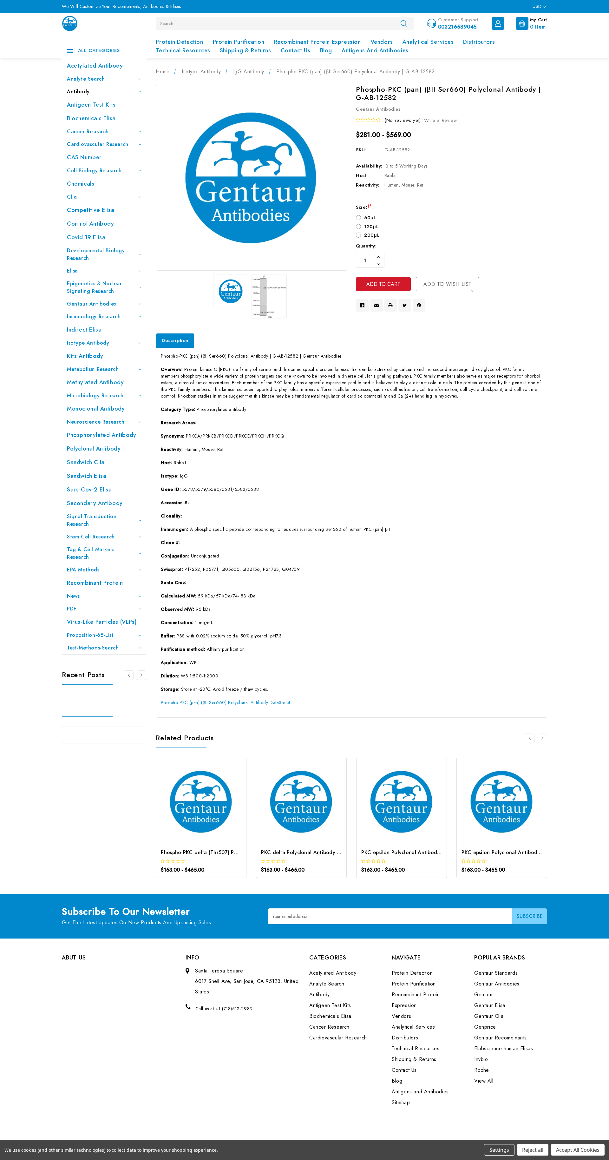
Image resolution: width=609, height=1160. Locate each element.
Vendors (381, 42)
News (73, 596)
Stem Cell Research (91, 536)
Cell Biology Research (94, 170)
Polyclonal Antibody (94, 449)
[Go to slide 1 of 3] (129, 675)
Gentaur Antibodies (91, 303)
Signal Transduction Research (91, 520)
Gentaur (483, 994)
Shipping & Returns (245, 50)
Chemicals (80, 184)
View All (484, 1080)
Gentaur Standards (496, 973)
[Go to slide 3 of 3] (141, 675)
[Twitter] (404, 305)
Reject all (532, 1149)
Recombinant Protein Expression (317, 42)
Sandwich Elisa (86, 476)
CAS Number (84, 157)
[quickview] (210, 803)
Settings (499, 1149)
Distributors (479, 42)
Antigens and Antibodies (375, 50)
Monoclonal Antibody (96, 409)
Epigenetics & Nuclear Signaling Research (94, 287)
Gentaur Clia (488, 1016)
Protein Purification (239, 42)
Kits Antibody (85, 356)
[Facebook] (362, 305)
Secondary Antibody (95, 503)
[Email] (376, 305)
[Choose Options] (193, 803)
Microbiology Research (95, 395)
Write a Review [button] (440, 120)
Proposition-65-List (90, 635)
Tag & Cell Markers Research (91, 553)
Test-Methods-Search (93, 647)
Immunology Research (94, 316)
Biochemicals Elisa (91, 118)
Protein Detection (179, 42)
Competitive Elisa (90, 210)
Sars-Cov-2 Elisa (89, 489)
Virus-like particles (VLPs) (101, 622)
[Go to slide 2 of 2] (529, 738)
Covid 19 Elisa (86, 237)
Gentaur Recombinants (500, 1037)
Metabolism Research (93, 369)
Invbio (481, 1059)
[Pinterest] (419, 305)
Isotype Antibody (88, 342)
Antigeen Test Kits (91, 105)
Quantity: (366, 245)
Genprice (485, 1027)
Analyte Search (86, 78)
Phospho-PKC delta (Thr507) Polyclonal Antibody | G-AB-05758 (237, 852)
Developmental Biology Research (96, 254)
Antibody (78, 91)
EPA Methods (83, 569)
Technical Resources (183, 50)
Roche (481, 1070)
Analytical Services (428, 42)
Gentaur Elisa (489, 1005)
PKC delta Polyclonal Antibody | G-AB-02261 (315, 852)
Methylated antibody (95, 382)
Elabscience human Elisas (503, 1048)
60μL (370, 217)
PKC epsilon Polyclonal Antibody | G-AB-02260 (418, 852)
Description (175, 340)
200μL (372, 235)
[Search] (404, 23)
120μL (371, 226)
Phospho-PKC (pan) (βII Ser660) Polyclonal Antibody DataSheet (225, 702)
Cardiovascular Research (97, 144)
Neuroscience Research (96, 421)
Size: (365, 207)
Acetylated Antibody (95, 66)
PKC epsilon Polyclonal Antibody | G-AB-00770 (518, 852)
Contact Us (296, 50)
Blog (326, 50)
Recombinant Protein (95, 583)
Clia (72, 197)
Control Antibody (90, 224)
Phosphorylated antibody (101, 435)
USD (538, 6)
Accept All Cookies (577, 1149)
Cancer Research (88, 131)
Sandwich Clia (86, 462)
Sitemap (401, 1102)
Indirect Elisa (84, 330)
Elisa (72, 270)
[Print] (390, 305)
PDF (71, 608)
